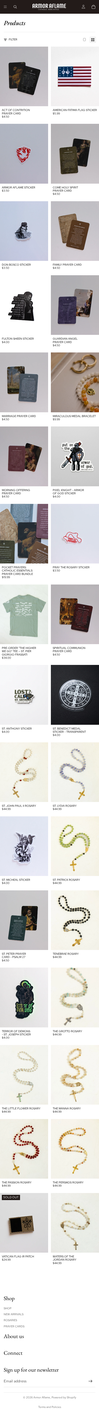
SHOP (8, 1308)
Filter (13, 39)
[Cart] (93, 7)
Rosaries (10, 1320)
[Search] (15, 7)
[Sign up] (90, 1381)
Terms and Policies (49, 1407)
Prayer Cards (14, 1326)
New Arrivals (13, 1314)
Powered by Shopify (64, 1397)
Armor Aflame (41, 1397)
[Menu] (5, 7)
